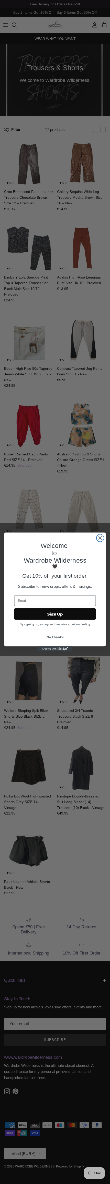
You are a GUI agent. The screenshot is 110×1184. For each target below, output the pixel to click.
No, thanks (55, 636)
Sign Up (55, 614)
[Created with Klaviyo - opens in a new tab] (55, 648)
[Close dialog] (100, 538)
